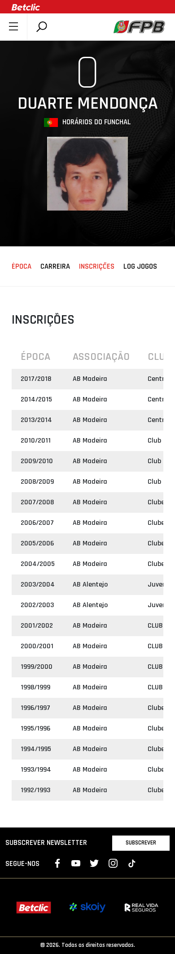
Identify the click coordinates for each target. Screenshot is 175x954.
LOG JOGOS (140, 266)
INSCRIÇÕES (96, 266)
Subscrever (141, 843)
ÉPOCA (21, 266)
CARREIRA (55, 266)
